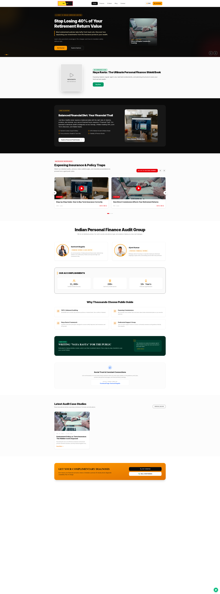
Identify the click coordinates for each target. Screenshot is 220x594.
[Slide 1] (4, 54)
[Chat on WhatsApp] (216, 590)
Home (94, 3)
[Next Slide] (215, 53)
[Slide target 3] (111, 213)
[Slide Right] (165, 193)
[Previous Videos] (160, 170)
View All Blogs (159, 406)
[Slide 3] (8, 54)
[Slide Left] (55, 193)
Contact (122, 3)
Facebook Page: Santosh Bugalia (110, 383)
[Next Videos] (164, 170)
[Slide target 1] (108, 213)
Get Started (60, 48)
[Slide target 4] (112, 213)
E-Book (109, 3)
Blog (116, 3)
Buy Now (98, 84)
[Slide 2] (7, 54)
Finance (101, 3)
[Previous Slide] (211, 53)
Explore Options (76, 48)
